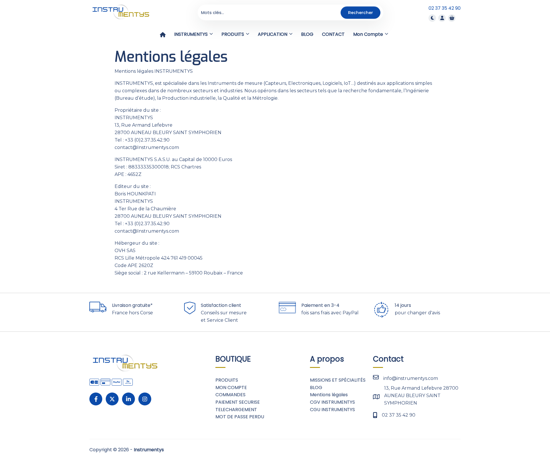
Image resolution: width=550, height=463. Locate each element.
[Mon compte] (442, 18)
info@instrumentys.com (410, 378)
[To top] (527, 441)
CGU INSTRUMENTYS (332, 409)
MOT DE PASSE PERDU (239, 416)
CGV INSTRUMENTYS (332, 402)
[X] (112, 399)
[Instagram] (144, 399)
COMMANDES (230, 394)
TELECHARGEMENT (236, 409)
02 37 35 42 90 (445, 8)
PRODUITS (226, 380)
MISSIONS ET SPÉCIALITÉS (338, 380)
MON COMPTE (231, 387)
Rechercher (360, 12)
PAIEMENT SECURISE (237, 402)
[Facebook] (95, 399)
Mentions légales (329, 394)
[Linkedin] (128, 399)
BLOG (316, 387)
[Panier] (451, 18)
